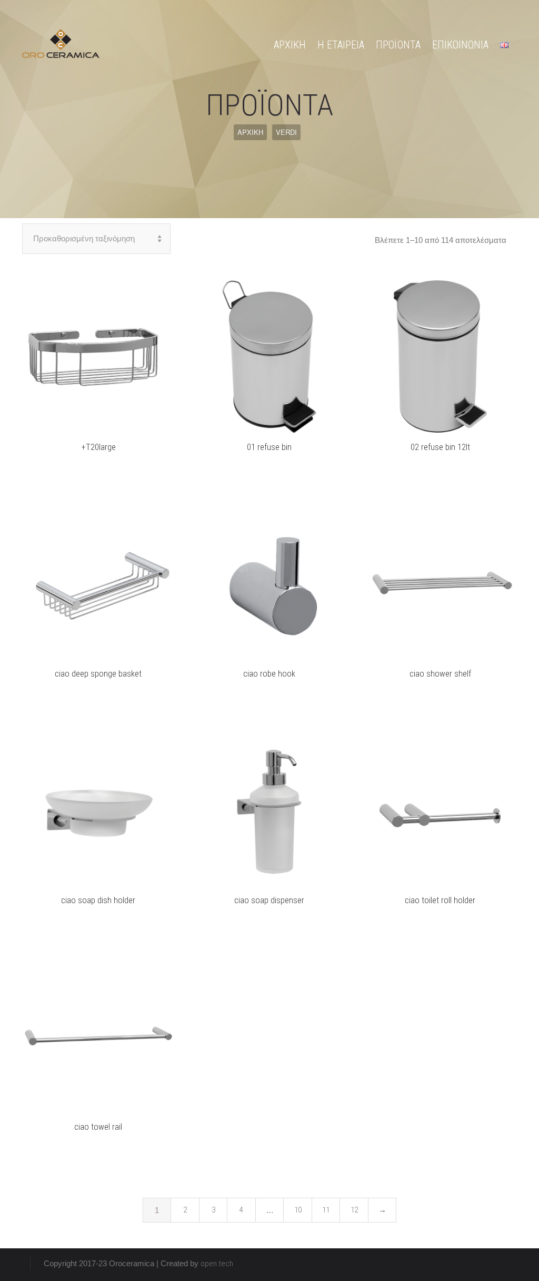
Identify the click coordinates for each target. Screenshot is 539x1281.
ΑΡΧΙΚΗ (290, 44)
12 (354, 1210)
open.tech (217, 1263)
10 (298, 1210)
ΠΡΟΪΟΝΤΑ (398, 44)
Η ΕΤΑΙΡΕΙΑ (340, 44)
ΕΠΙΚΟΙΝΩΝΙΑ (460, 44)
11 (326, 1210)
